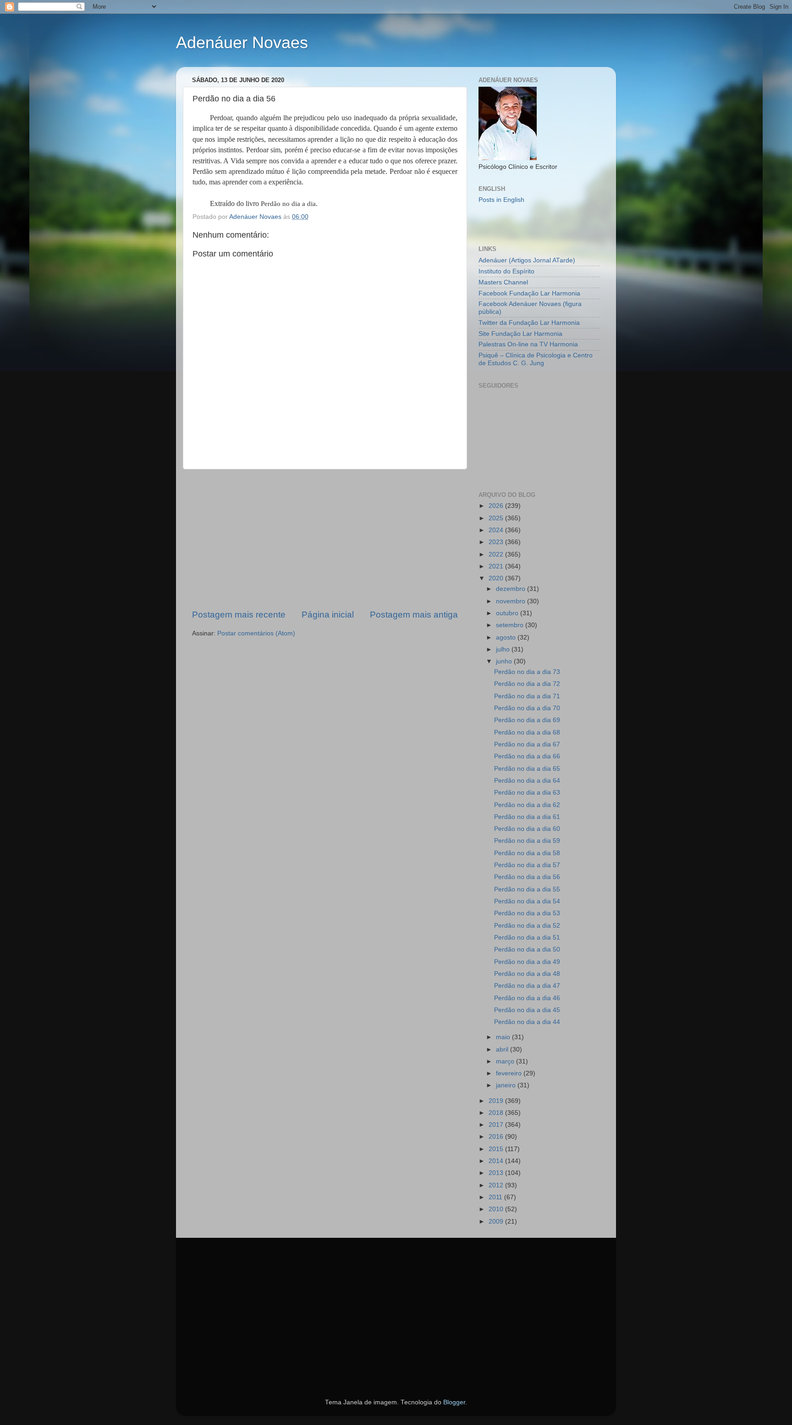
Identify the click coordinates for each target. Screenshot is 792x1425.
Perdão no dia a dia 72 (527, 683)
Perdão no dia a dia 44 (527, 1022)
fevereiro (509, 1073)
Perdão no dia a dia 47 (527, 985)
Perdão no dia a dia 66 (527, 756)
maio (504, 1037)
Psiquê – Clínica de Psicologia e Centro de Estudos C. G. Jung (535, 359)
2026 (497, 505)
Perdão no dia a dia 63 (527, 792)
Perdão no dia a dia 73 (527, 671)
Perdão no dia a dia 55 (527, 889)
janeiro (506, 1085)
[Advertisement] (325, 539)
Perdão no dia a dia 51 (527, 937)
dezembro (511, 588)
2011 (496, 1197)
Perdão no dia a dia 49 (527, 961)
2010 (497, 1209)
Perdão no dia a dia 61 (527, 816)
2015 (497, 1149)
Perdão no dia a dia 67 (527, 744)
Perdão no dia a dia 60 (527, 828)
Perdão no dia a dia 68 (527, 732)
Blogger (454, 1402)
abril (503, 1049)
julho (504, 649)
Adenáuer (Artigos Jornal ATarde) (526, 260)
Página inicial (328, 614)
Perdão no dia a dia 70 (527, 708)
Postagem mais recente (239, 614)
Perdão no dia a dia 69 (527, 720)
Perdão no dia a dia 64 (527, 780)
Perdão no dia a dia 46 (527, 998)
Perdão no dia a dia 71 (527, 696)
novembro (511, 601)
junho (505, 661)
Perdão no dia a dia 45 (527, 1010)
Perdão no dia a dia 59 (527, 840)
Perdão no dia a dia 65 (527, 768)
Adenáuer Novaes (242, 42)
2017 (497, 1124)
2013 (497, 1172)
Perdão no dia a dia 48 (527, 973)
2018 (497, 1112)
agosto (506, 637)
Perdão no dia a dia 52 (527, 925)
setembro (510, 625)
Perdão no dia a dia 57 (527, 865)
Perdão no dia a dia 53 (527, 913)
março (506, 1061)
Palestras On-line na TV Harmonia (528, 344)
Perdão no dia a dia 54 (527, 901)
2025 (497, 518)
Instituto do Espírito (506, 271)
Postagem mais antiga (414, 614)
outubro (508, 613)
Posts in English (501, 199)
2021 (497, 566)
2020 (497, 578)
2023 (497, 542)
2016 (497, 1136)
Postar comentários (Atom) (256, 633)
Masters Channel (503, 282)
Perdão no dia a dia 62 (527, 805)
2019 (497, 1100)
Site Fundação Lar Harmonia (520, 333)
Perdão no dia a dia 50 (527, 949)
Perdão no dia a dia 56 (527, 877)
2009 (497, 1221)
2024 (497, 530)
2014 (497, 1161)
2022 (497, 554)
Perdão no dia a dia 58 (527, 853)
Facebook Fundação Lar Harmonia (529, 293)
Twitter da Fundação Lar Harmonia (529, 322)
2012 (497, 1185)
